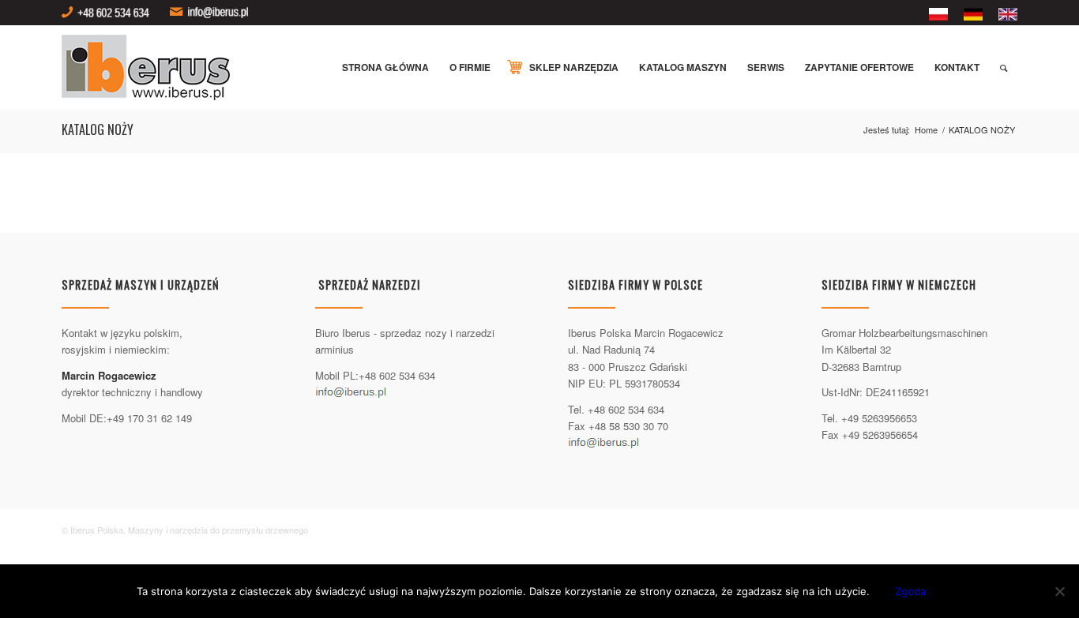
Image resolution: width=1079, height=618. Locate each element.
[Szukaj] (1003, 67)
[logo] (152, 67)
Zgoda (910, 591)
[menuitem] (938, 14)
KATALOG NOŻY (97, 129)
